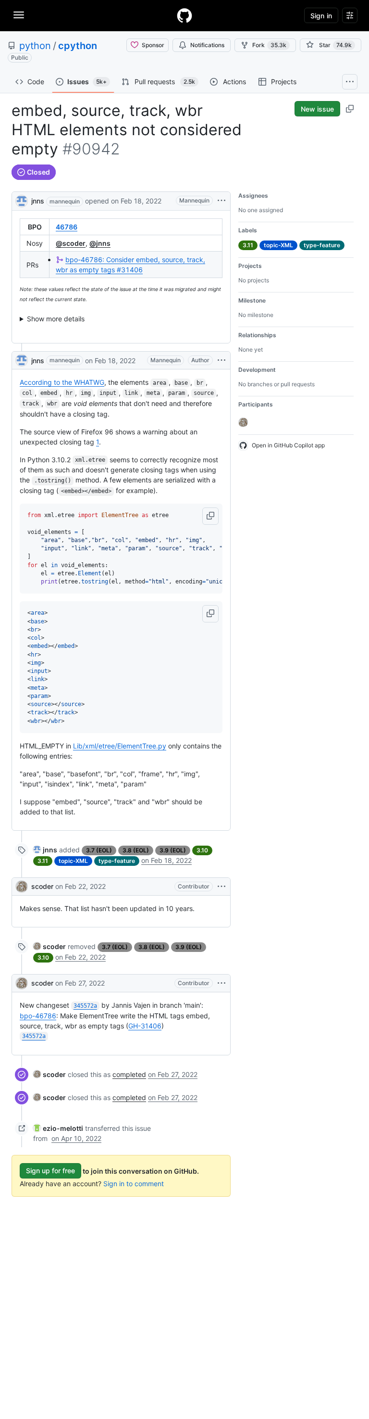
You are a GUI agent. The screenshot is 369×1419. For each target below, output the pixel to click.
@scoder (71, 243)
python (35, 45)
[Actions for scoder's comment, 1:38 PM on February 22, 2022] (221, 886)
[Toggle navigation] (19, 15)
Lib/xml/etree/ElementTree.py (119, 746)
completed (129, 1074)
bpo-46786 (38, 1016)
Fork (269, 45)
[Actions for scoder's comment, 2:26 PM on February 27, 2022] (221, 983)
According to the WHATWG (62, 382)
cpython (77, 45)
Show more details (56, 319)
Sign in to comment (133, 1183)
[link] (45, 850)
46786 (66, 227)
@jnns (100, 243)
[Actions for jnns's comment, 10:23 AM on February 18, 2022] (221, 360)
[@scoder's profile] (21, 886)
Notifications (207, 45)
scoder (42, 886)
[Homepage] (184, 15)
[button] (210, 516)
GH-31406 (144, 1026)
